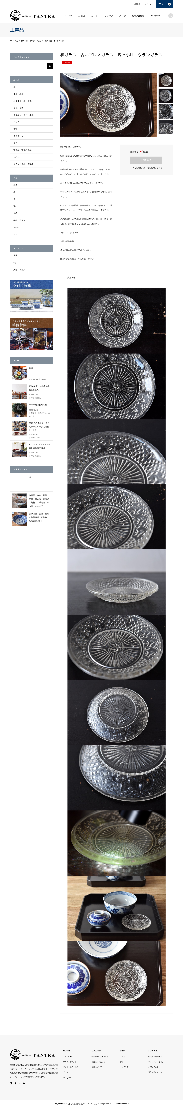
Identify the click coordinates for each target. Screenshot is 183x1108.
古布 (121, 1062)
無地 (15, 234)
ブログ (65, 1072)
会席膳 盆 (18, 136)
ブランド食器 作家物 (23, 164)
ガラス (16, 122)
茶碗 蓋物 (18, 108)
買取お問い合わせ (155, 1072)
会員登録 (136, 4)
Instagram (155, 15)
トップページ (68, 1056)
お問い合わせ (138, 15)
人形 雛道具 (19, 269)
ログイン (148, 4)
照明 (15, 255)
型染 (15, 185)
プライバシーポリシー (157, 1062)
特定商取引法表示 (155, 1056)
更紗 (15, 206)
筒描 (15, 213)
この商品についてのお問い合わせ (148, 167)
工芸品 (122, 1056)
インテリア (108, 15)
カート (166, 4)
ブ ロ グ (122, 15)
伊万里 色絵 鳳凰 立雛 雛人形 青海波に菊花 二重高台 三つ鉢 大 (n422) (39, 501)
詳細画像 (71, 277)
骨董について (97, 1067)
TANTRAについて (69, 1062)
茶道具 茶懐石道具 (22, 150)
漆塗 (15, 129)
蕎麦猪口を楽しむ (98, 1062)
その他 (16, 157)
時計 (15, 262)
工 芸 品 (81, 15)
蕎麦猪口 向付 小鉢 (23, 115)
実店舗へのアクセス (70, 1067)
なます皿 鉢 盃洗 (22, 101)
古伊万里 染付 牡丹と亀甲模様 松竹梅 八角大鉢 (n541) (39, 517)
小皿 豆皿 (18, 93)
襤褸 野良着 (19, 220)
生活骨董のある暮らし (100, 1056)
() (30, 477)
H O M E (68, 15)
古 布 (94, 15)
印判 (15, 143)
